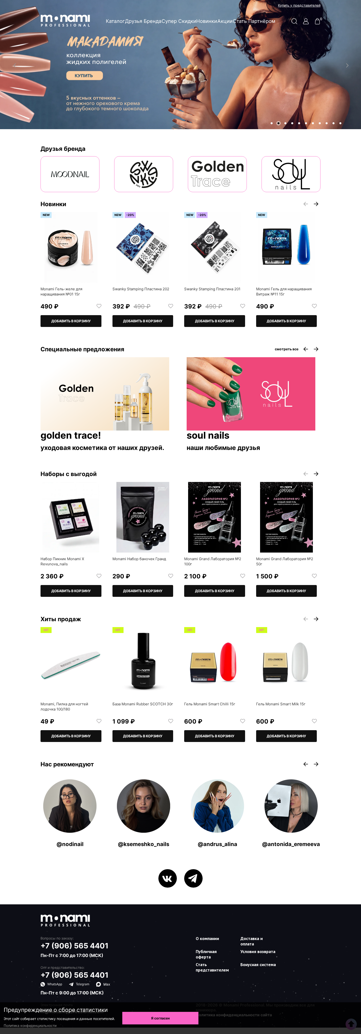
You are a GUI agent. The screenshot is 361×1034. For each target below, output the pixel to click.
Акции (225, 21)
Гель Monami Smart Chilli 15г (209, 704)
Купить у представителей (299, 5)
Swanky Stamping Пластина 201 (212, 289)
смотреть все (286, 349)
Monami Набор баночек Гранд (139, 558)
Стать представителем (212, 967)
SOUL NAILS (208, 436)
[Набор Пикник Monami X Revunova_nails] (71, 517)
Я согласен (160, 1018)
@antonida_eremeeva (291, 844)
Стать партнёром (254, 21)
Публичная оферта (206, 954)
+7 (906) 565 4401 (75, 945)
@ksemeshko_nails (143, 844)
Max (106, 984)
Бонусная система (258, 964)
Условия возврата (257, 951)
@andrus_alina (217, 844)
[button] (272, 123)
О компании (207, 938)
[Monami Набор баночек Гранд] (142, 517)
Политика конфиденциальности (30, 1025)
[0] (317, 23)
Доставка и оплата (251, 941)
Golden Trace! (71, 436)
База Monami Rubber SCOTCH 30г (142, 704)
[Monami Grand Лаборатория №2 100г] (214, 517)
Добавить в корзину (71, 321)
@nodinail (69, 844)
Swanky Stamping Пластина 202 (140, 289)
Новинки (206, 21)
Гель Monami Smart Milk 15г (280, 704)
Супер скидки (179, 21)
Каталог (115, 21)
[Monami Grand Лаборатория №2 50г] (286, 517)
